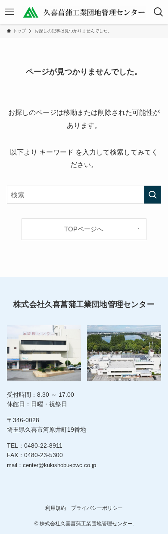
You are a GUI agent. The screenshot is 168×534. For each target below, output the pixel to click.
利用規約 (55, 508)
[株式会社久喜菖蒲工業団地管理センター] (84, 12)
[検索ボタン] (158, 12)
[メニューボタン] (9, 12)
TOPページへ (83, 229)
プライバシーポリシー (97, 508)
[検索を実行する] (152, 195)
